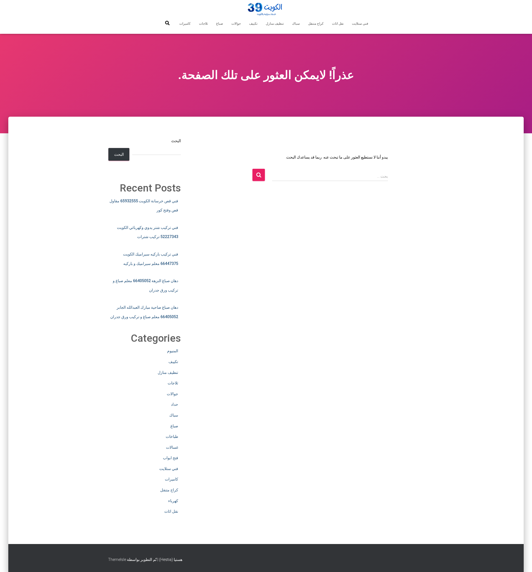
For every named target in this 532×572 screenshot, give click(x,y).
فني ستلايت (360, 23)
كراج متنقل (316, 23)
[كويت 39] (266, 10)
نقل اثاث (338, 23)
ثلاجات (203, 23)
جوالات (236, 23)
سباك (296, 23)
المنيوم (172, 351)
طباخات (172, 436)
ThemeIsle (117, 559)
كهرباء (173, 501)
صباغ (219, 23)
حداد (174, 404)
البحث (176, 141)
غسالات (172, 447)
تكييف (253, 23)
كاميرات (185, 23)
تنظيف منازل (275, 23)
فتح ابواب (170, 458)
